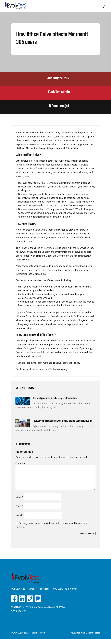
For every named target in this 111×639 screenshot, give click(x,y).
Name (19, 497)
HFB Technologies (91, 632)
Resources (44, 588)
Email (19, 506)
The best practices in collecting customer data (55, 398)
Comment (21, 463)
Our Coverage (18, 588)
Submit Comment (87, 533)
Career (31, 588)
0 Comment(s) (59, 106)
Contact (74, 588)
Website (19, 515)
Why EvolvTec (60, 588)
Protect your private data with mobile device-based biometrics (62, 421)
